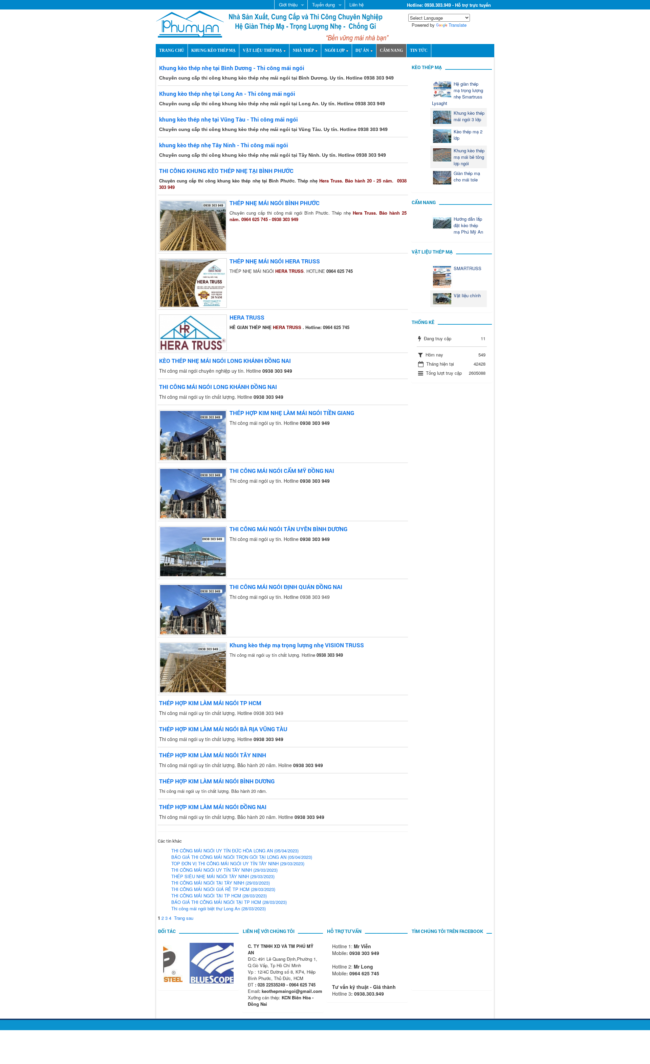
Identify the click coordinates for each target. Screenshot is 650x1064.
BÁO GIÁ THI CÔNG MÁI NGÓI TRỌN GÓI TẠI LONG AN (241, 857)
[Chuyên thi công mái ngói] (190, 23)
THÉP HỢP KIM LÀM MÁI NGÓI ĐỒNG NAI (212, 807)
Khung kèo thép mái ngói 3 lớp (469, 116)
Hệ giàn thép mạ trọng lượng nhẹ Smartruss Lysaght (457, 93)
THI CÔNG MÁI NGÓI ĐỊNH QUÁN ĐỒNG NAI (286, 587)
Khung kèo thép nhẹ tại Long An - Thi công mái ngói (227, 93)
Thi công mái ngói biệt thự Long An (218, 908)
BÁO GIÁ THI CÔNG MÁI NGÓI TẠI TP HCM (229, 902)
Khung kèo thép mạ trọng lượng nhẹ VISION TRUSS (297, 645)
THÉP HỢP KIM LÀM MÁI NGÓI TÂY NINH (212, 755)
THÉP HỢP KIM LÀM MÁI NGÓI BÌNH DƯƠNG (217, 781)
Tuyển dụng (321, 5)
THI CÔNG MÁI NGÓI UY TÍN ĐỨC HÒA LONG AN (235, 850)
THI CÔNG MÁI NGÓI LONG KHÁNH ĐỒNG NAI (218, 387)
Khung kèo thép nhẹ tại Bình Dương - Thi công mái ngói (231, 68)
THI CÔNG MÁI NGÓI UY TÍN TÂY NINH (224, 870)
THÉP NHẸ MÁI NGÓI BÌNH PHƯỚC (275, 203)
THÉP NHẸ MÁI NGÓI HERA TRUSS (275, 261)
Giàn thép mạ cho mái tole (467, 176)
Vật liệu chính (467, 295)
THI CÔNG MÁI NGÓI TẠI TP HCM (219, 895)
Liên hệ (356, 4)
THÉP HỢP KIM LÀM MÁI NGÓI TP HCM (210, 703)
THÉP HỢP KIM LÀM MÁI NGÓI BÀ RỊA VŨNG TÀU (223, 729)
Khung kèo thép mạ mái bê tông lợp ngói (469, 157)
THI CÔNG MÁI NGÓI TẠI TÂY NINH (220, 883)
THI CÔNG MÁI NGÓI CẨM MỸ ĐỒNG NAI (282, 471)
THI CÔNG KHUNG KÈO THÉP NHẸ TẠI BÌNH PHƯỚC (226, 171)
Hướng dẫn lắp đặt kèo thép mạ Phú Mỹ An (468, 225)
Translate (458, 25)
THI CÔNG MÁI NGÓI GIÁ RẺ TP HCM (223, 889)
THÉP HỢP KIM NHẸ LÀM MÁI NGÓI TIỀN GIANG (292, 413)
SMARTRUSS (467, 268)
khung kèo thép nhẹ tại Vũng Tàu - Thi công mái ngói (228, 119)
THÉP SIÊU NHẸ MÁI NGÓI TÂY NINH (223, 876)
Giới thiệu (286, 5)
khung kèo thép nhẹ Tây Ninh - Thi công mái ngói (223, 145)
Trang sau (183, 918)
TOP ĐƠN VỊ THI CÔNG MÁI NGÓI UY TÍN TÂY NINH (237, 863)
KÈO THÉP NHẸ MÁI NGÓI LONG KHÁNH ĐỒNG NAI (225, 361)
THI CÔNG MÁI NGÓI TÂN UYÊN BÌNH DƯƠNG (288, 529)
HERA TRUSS (247, 317)
